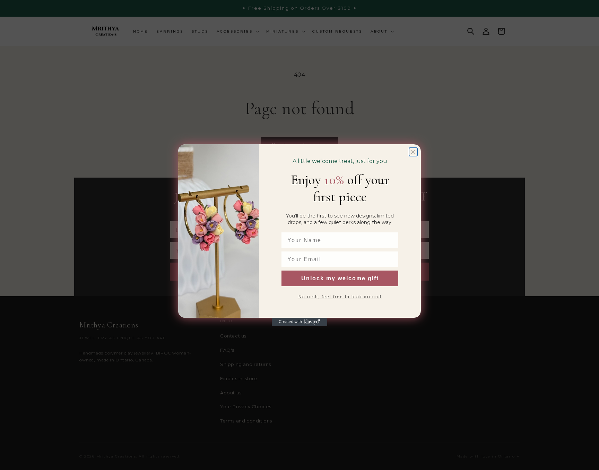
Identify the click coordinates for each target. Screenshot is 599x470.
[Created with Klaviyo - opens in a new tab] (299, 322)
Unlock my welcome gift (340, 278)
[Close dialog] (413, 152)
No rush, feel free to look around (340, 296)
